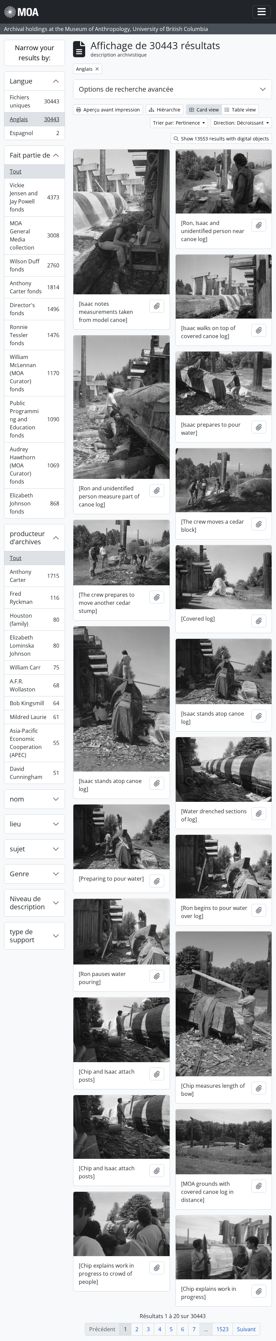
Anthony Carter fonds (34, 287)
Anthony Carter (34, 576)
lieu (15, 823)
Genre (19, 873)
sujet (17, 848)
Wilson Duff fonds (34, 265)
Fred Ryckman (34, 598)
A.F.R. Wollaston (34, 685)
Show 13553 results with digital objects (224, 138)
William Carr (34, 669)
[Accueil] (24, 12)
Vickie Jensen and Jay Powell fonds (34, 197)
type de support (22, 935)
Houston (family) (34, 619)
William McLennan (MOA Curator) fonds (34, 373)
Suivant (246, 1329)
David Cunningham (34, 773)
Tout (16, 171)
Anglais (34, 121)
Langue (21, 81)
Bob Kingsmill (34, 704)
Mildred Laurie (34, 718)
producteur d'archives (27, 537)
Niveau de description (27, 902)
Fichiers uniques (34, 101)
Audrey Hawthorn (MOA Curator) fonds (34, 465)
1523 (222, 1329)
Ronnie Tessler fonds (34, 335)
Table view (243, 109)
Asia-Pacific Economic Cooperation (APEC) (34, 743)
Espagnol (34, 134)
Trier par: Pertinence (177, 123)
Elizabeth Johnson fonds (34, 503)
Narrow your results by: (34, 52)
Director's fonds (34, 309)
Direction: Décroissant (239, 123)
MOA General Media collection (34, 235)
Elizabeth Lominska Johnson (34, 645)
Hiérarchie (168, 109)
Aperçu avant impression (111, 109)
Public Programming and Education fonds (34, 419)
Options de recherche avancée (126, 89)
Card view (207, 109)
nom (17, 799)
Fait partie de (30, 155)
